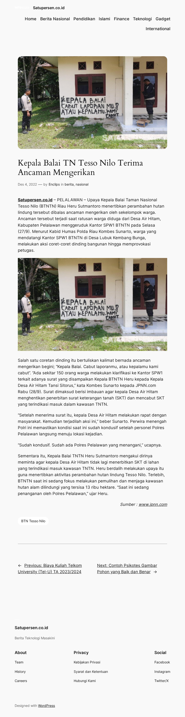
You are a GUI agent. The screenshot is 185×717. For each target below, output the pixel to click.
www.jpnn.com (153, 504)
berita (69, 184)
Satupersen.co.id (49, 7)
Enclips (54, 184)
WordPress (46, 705)
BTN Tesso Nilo (33, 521)
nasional (82, 184)
